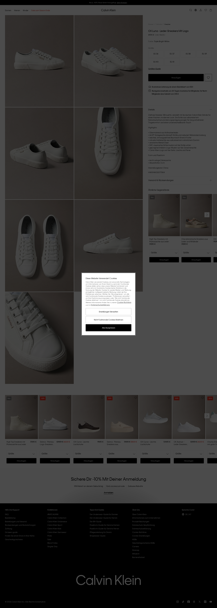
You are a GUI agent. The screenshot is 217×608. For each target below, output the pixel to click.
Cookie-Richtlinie (124, 302)
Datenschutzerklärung (100, 305)
